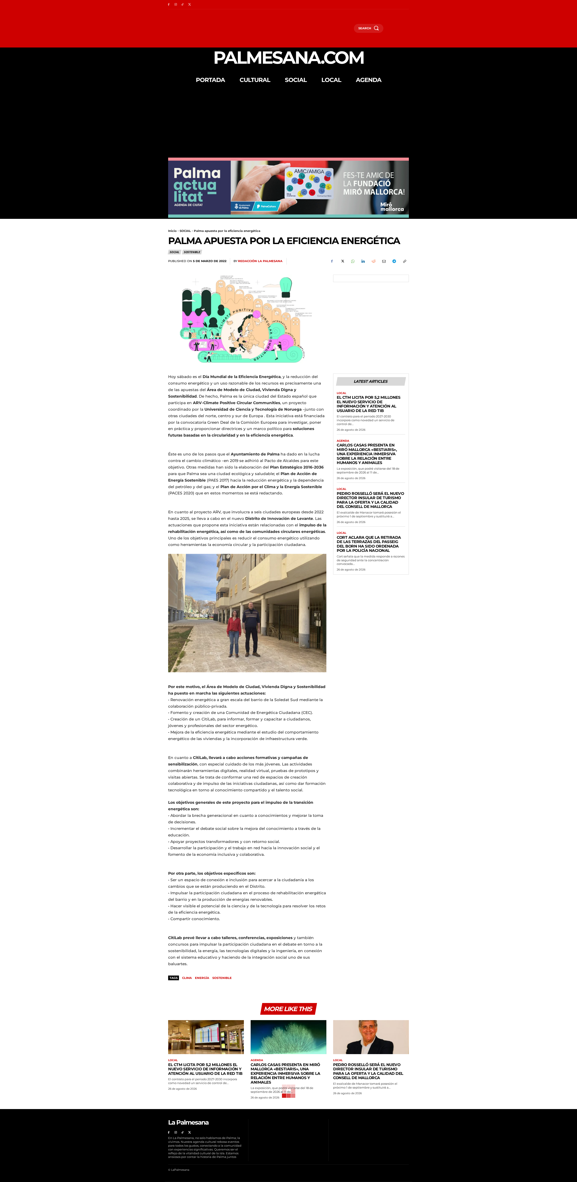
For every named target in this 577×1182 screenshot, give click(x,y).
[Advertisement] (288, 123)
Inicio (172, 231)
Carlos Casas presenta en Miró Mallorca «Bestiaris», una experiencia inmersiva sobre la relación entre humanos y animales (367, 454)
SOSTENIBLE (192, 252)
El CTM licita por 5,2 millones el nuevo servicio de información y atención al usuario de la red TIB (368, 404)
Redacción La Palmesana (260, 261)
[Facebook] (168, 4)
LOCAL (341, 393)
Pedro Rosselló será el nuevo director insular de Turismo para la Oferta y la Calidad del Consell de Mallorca (370, 500)
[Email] (383, 261)
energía (202, 978)
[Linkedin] (362, 261)
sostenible (222, 978)
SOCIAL (185, 231)
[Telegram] (393, 261)
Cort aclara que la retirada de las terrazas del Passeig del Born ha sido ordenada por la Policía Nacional (369, 544)
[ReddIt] (373, 261)
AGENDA (343, 440)
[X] (189, 4)
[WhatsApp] (352, 261)
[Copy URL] (404, 261)
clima (187, 978)
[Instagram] (175, 4)
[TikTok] (182, 4)
